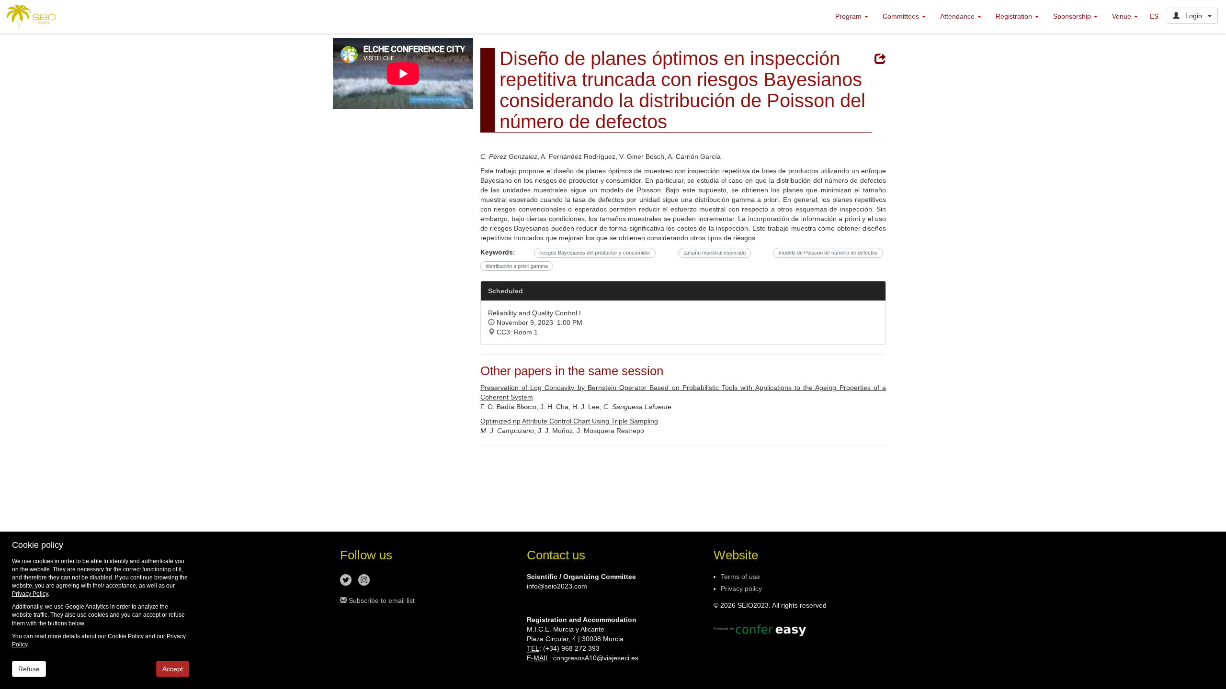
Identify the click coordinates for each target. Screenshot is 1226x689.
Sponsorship (1073, 16)
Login (1194, 16)
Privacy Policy (30, 593)
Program (849, 16)
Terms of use (740, 576)
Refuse (29, 669)
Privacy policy (741, 588)
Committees (902, 16)
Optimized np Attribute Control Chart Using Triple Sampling (569, 421)
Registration (1015, 16)
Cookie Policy (126, 636)
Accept (172, 669)
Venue (1122, 16)
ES (1154, 16)
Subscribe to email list (381, 600)
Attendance (958, 16)
